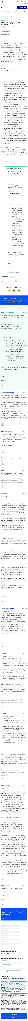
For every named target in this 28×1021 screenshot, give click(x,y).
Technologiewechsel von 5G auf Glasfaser (11, 958)
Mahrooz (5, 493)
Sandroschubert (7, 431)
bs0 (4, 470)
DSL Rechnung (12, 276)
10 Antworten (4, 960)
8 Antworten (4, 956)
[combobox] (14, 11)
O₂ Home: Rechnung (7, 16)
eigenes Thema (12, 302)
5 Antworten (4, 967)
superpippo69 (6, 31)
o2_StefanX (6, 312)
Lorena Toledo (6, 785)
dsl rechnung (5, 276)
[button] (2, 8)
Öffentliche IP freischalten (7, 954)
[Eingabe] (2, 11)
